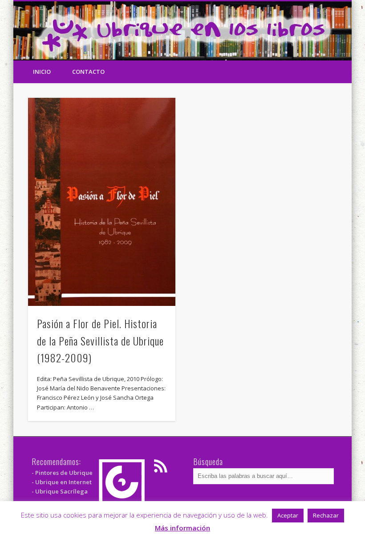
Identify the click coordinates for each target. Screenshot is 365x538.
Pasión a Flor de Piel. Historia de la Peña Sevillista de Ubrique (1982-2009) (100, 340)
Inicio (42, 72)
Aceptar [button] (287, 515)
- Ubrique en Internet (62, 482)
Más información (182, 527)
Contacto (88, 72)
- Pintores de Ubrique (62, 473)
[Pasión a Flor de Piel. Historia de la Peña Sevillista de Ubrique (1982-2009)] (101, 201)
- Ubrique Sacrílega (60, 491)
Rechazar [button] (326, 515)
